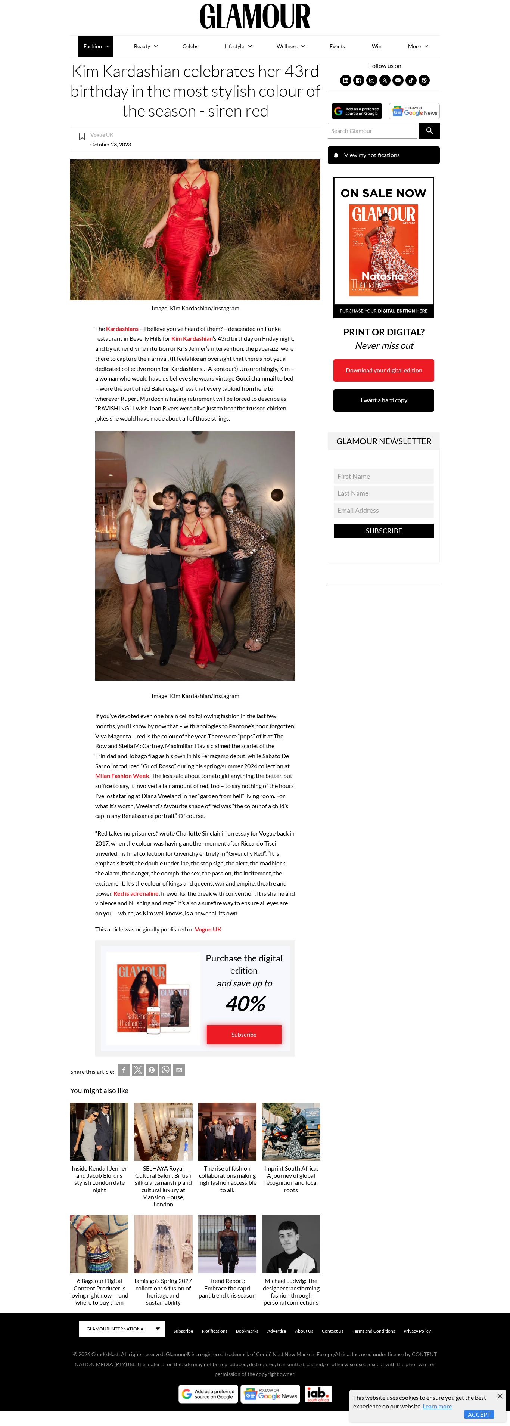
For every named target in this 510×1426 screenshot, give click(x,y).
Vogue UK (208, 929)
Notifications (214, 1331)
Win (377, 46)
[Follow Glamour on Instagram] (371, 80)
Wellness (287, 46)
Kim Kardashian (192, 338)
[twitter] (138, 1071)
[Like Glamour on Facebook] (358, 80)
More (414, 46)
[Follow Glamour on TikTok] (411, 80)
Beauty (142, 46)
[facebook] (124, 1071)
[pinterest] (152, 1071)
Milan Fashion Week (122, 775)
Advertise (276, 1331)
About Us (304, 1331)
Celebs (190, 46)
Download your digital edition (384, 369)
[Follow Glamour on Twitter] (385, 80)
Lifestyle (234, 46)
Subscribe (243, 1034)
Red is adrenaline (136, 893)
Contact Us (332, 1331)
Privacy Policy (417, 1331)
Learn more (437, 1406)
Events (337, 46)
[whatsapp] (165, 1071)
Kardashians (122, 328)
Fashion (93, 46)
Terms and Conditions (373, 1331)
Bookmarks (247, 1331)
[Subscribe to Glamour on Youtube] (398, 80)
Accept (479, 1414)
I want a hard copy (384, 399)
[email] (179, 1071)
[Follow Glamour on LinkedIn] (345, 80)
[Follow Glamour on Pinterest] (424, 80)
